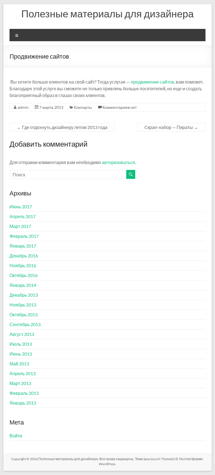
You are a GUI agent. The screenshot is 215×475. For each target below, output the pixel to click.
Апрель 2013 (23, 373)
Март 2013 (20, 383)
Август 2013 (22, 334)
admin (23, 107)
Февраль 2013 (24, 393)
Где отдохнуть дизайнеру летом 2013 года (62, 127)
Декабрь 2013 (24, 295)
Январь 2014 (23, 285)
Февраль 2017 (24, 236)
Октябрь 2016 (24, 275)
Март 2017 (20, 226)
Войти (16, 435)
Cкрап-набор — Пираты (171, 127)
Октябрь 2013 (24, 314)
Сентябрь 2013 (25, 324)
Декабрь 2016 (24, 255)
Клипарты (83, 107)
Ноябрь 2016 (23, 265)
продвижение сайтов (152, 81)
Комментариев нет (119, 107)
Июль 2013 (21, 344)
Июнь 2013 (21, 353)
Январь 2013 (23, 402)
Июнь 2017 (21, 206)
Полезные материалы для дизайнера (107, 13)
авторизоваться (118, 162)
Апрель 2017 (23, 216)
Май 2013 (19, 363)
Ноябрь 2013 (23, 304)
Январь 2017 (23, 245)
